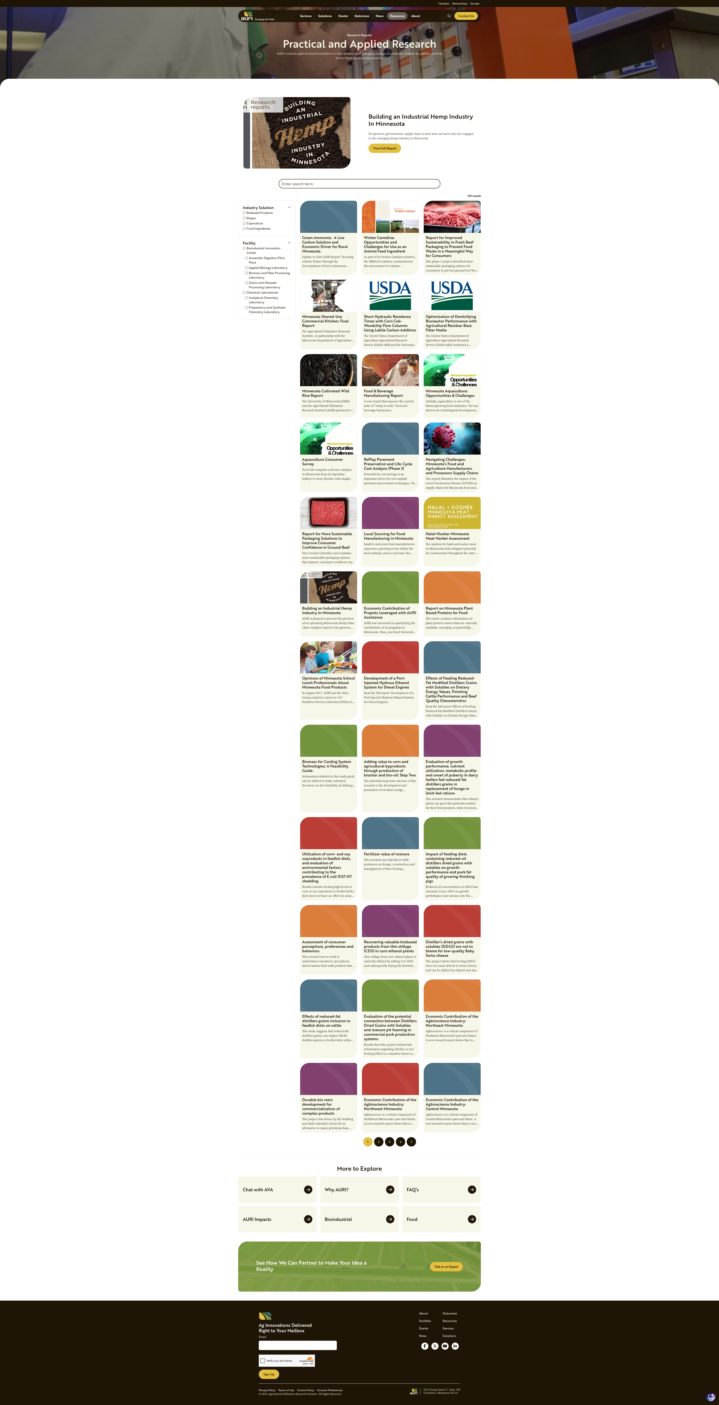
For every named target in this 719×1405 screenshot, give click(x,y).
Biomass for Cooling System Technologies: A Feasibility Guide (326, 766)
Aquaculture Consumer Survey (322, 461)
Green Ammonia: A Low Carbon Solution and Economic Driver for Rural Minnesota (325, 244)
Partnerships (459, 3)
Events (343, 16)
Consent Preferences (329, 1390)
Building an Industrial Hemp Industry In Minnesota (327, 610)
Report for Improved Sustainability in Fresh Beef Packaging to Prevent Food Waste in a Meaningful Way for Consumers (450, 246)
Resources (397, 16)
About (415, 16)
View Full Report (384, 148)
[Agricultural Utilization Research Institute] (258, 16)
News (379, 16)
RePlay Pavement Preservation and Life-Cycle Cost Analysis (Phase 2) (388, 464)
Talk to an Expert (446, 1266)
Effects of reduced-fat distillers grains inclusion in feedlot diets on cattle (326, 1021)
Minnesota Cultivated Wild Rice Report (325, 393)
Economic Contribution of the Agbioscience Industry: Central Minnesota (452, 1104)
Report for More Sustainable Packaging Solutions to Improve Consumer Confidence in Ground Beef (327, 540)
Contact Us (466, 16)
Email (262, 1337)
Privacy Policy (267, 1390)
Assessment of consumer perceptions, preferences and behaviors (328, 946)
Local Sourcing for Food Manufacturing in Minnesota (388, 536)
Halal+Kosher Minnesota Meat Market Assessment (448, 536)
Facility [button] (249, 243)
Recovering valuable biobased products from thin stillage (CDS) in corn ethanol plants (390, 946)
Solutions (325, 16)
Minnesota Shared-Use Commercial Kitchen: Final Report (325, 321)
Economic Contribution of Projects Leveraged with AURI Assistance (390, 612)
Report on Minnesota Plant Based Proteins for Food (449, 610)
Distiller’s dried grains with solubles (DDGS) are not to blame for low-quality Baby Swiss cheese (450, 948)
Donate (474, 3)
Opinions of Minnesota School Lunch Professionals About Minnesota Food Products (328, 682)
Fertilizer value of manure (386, 853)
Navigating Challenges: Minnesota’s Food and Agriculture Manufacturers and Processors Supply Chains (452, 466)
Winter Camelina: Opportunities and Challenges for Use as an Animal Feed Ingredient (385, 244)
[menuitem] (444, 3)
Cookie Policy (305, 1390)
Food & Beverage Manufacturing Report (383, 393)
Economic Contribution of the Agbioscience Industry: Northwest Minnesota (390, 1104)
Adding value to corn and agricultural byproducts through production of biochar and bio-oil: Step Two (390, 768)
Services (306, 16)
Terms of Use (286, 1390)
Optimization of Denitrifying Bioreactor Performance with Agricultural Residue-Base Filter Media (451, 323)
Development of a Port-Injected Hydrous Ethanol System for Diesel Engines (386, 682)
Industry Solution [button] (258, 207)
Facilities (444, 3)
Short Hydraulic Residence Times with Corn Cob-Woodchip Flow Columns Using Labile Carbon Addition (390, 323)
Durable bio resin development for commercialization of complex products (321, 1106)
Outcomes (361, 16)
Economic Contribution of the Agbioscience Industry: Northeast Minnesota (452, 1021)
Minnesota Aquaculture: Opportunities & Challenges (450, 393)
